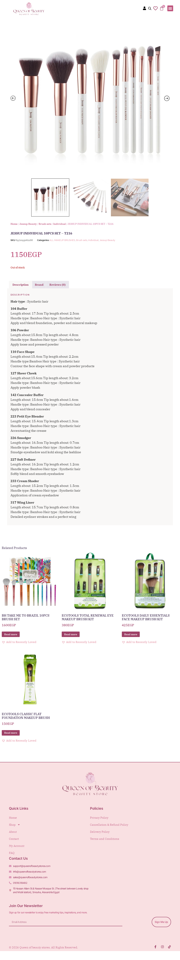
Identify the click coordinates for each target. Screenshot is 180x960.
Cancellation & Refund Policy (109, 824)
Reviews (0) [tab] (57, 284)
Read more (10, 634)
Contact (14, 838)
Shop (12, 824)
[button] (170, 8)
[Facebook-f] (155, 946)
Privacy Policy (99, 817)
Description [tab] (20, 284)
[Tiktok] (169, 946)
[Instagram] (162, 946)
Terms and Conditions (104, 838)
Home (14, 223)
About (13, 831)
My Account (16, 846)
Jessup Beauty (28, 223)
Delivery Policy (100, 831)
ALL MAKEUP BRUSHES (62, 240)
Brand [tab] (39, 284)
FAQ (12, 853)
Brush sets (45, 223)
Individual (59, 223)
